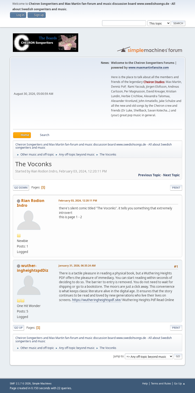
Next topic (171, 175)
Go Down (21, 187)
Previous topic (149, 175)
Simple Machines (42, 383)
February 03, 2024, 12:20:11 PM (77, 200)
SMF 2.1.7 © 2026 (20, 383)
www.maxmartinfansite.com (148, 68)
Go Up (18, 327)
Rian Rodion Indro (30, 203)
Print (176, 187)
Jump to (118, 356)
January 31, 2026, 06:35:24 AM (77, 265)
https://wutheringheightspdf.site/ (97, 300)
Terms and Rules (161, 383)
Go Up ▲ (179, 383)
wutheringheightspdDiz (32, 268)
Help (145, 383)
